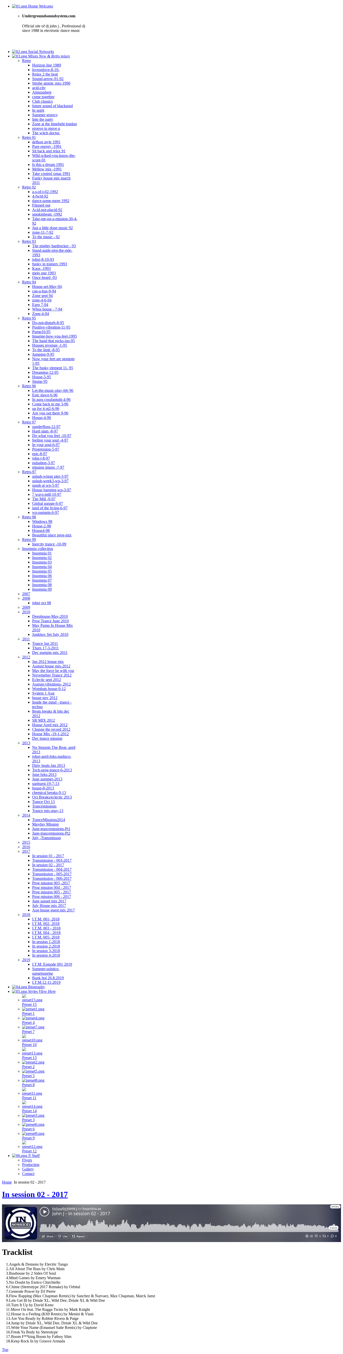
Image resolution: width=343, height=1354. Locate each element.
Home (7, 1182)
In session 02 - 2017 (35, 1194)
